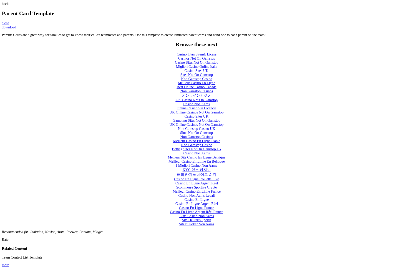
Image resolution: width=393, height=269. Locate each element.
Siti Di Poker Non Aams (196, 224)
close (5, 23)
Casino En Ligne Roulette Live (196, 179)
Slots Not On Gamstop (196, 133)
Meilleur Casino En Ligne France (197, 191)
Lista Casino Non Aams (196, 216)
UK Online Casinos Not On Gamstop (196, 112)
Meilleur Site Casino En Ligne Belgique (196, 157)
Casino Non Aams (196, 104)
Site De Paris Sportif (196, 220)
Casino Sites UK (196, 71)
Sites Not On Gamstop (196, 75)
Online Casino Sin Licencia (196, 108)
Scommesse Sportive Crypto (196, 187)
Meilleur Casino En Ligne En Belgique (197, 161)
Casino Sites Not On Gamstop (196, 62)
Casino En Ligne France (196, 208)
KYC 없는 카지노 (197, 170)
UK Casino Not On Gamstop (197, 100)
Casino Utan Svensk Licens (197, 54)
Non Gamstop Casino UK (196, 129)
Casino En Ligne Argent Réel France (196, 212)
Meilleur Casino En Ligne (196, 83)
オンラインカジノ (196, 95)
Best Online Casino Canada (197, 87)
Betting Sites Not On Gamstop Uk (196, 149)
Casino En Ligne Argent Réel (196, 183)
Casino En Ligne (196, 199)
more (5, 265)
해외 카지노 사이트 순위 (196, 174)
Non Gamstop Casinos (196, 91)
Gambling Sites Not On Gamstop (196, 120)
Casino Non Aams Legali (196, 195)
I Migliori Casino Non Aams (196, 165)
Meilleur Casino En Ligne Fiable (196, 141)
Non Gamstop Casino (196, 79)
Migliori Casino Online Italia (196, 66)
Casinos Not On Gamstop (196, 58)
